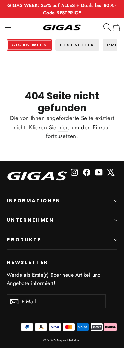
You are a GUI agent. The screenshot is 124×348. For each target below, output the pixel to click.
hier (63, 127)
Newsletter (27, 262)
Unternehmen (30, 220)
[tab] (29, 45)
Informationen (34, 200)
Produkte (24, 239)
